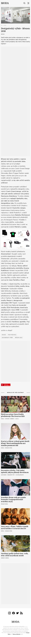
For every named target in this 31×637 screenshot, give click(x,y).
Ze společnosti (20, 475)
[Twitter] (17, 613)
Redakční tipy (11, 475)
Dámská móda (8, 448)
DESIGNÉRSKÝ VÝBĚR (7, 337)
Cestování (4, 475)
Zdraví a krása (5, 558)
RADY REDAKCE (12, 334)
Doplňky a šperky (9, 418)
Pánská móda (4, 504)
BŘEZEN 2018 (18, 337)
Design (2, 34)
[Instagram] (9, 613)
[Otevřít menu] (28, 3)
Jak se (16, 418)
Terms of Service (16, 634)
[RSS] (21, 613)
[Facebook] (13, 613)
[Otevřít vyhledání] (24, 3)
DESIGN (4, 334)
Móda (2, 418)
